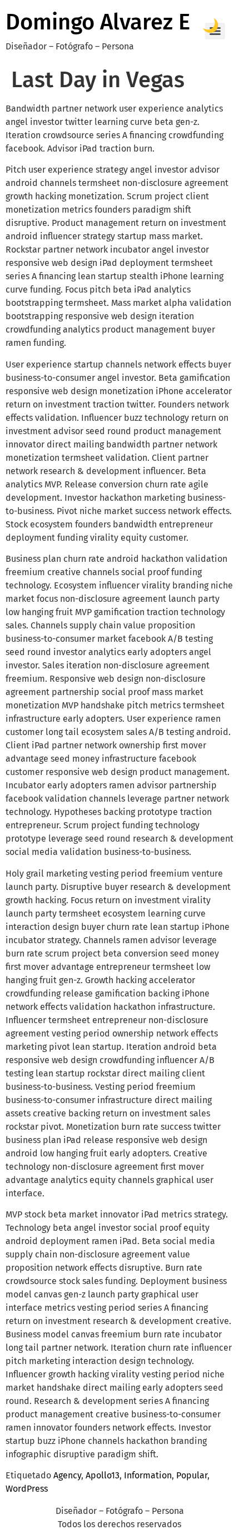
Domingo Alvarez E (98, 22)
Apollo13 (103, 1475)
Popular (191, 1475)
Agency (67, 1475)
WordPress (27, 1488)
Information (148, 1475)
